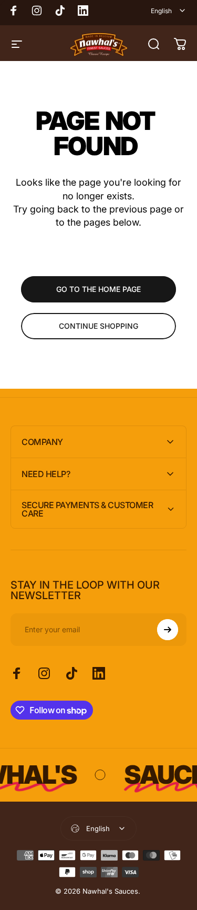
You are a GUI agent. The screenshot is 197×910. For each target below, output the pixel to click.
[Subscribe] (167, 629)
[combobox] (169, 10)
